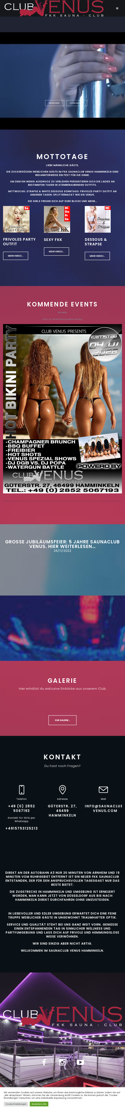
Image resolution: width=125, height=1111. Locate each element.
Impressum (45, 1037)
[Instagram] (62, 1062)
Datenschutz (59, 1037)
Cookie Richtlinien (77, 1037)
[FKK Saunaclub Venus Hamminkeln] (62, 1016)
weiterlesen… (78, 546)
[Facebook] (44, 1062)
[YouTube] (80, 1062)
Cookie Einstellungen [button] (16, 1104)
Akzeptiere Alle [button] (39, 1104)
